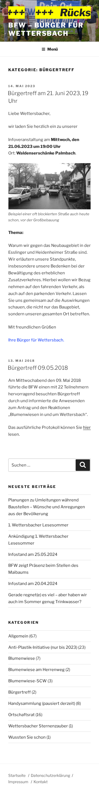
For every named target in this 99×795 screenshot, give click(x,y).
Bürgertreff (19, 692)
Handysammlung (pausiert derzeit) (41, 703)
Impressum (18, 781)
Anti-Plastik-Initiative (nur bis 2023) (42, 647)
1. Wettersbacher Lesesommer (38, 525)
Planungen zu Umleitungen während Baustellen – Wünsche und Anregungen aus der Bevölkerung (46, 507)
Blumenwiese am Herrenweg (36, 669)
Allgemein (18, 636)
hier (87, 427)
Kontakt (41, 781)
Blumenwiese (21, 658)
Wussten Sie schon (27, 737)
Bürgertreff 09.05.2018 (38, 368)
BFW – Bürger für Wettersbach (46, 29)
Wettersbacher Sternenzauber (38, 726)
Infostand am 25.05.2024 (32, 554)
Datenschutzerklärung (50, 775)
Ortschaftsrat (21, 714)
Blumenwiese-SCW (27, 680)
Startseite (17, 775)
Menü (52, 49)
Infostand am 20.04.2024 (32, 583)
